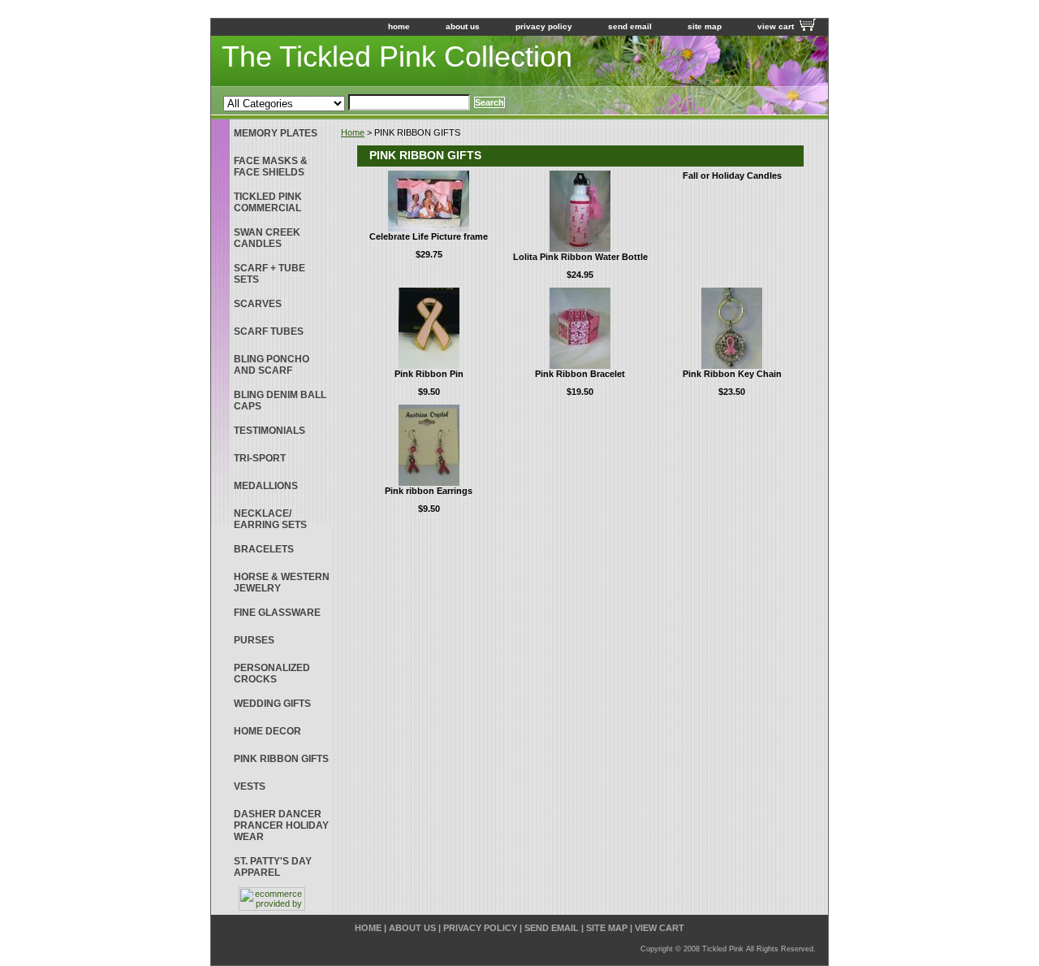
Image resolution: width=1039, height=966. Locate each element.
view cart (775, 26)
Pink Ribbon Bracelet (580, 374)
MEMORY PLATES (275, 133)
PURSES (254, 640)
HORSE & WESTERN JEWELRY (282, 582)
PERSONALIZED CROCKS (272, 673)
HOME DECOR (267, 731)
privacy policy (543, 26)
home (399, 26)
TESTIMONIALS (269, 430)
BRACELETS (264, 549)
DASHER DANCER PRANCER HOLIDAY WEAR (281, 825)
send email (630, 26)
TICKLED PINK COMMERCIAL (268, 202)
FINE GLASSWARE (277, 612)
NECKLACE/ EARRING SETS (270, 519)
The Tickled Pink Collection (397, 56)
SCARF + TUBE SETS (269, 273)
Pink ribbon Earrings (428, 491)
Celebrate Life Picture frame (428, 236)
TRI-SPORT (260, 458)
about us (463, 26)
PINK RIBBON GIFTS (281, 759)
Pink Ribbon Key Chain (732, 374)
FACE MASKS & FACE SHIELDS (271, 166)
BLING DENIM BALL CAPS (280, 400)
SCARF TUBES (269, 331)
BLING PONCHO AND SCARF (271, 364)
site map (705, 26)
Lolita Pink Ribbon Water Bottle (580, 257)
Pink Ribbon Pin (428, 374)
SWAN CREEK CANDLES (267, 238)
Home (352, 132)
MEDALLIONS (266, 486)
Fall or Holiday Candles (732, 175)
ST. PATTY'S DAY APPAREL (273, 867)
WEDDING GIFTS (272, 703)
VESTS (249, 786)
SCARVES (258, 304)
